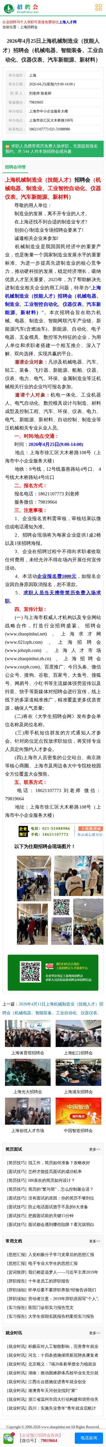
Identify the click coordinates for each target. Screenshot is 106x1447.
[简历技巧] (16, 1163)
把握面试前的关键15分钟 (51, 1216)
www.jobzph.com (23, 650)
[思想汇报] (16, 1254)
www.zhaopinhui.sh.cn (27, 658)
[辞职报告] (16, 1281)
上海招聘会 (22, 9)
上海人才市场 (77, 650)
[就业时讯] (16, 1346)
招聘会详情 (15, 167)
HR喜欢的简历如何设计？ (51, 1180)
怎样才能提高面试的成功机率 (55, 1171)
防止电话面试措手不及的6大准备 (58, 1207)
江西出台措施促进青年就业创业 (57, 1382)
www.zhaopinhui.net (25, 633)
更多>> (94, 1149)
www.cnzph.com (22, 666)
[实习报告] (16, 1307)
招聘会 (82, 180)
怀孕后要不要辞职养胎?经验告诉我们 (62, 1290)
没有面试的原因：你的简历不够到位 (61, 1198)
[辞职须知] (16, 1290)
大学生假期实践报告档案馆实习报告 (61, 1316)
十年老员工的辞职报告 (48, 1281)
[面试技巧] (16, 1171)
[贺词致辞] (16, 1272)
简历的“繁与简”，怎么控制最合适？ (61, 1189)
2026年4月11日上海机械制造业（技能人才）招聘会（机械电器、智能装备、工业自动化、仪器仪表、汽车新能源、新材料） (52, 1013)
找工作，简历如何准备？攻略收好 (59, 1163)
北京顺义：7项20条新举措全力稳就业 (62, 1364)
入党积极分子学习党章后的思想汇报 (61, 1254)
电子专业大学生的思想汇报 (53, 1263)
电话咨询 (89, 1438)
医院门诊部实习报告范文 (51, 1307)
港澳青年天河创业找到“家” (52, 1390)
